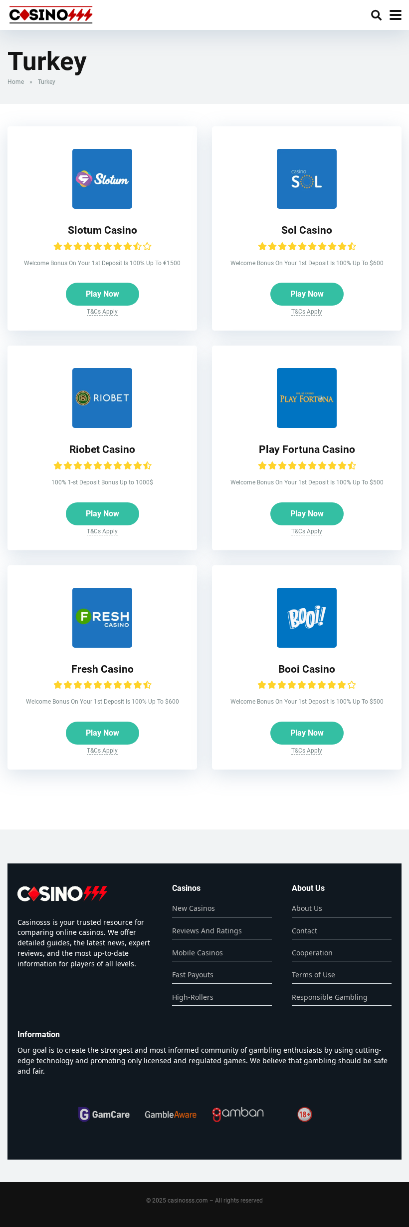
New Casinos (193, 908)
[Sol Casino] (307, 206)
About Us (307, 908)
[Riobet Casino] (102, 425)
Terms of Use (313, 974)
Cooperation (312, 952)
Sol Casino (306, 230)
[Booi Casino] (307, 645)
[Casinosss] (50, 13)
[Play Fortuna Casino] (307, 425)
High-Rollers (192, 997)
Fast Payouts (192, 974)
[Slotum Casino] (102, 206)
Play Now (102, 294)
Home (15, 81)
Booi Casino (306, 669)
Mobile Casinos (197, 952)
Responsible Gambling (330, 997)
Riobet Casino (102, 449)
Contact (304, 930)
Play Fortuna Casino (307, 449)
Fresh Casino (102, 669)
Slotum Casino (102, 230)
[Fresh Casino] (102, 645)
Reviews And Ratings (207, 930)
